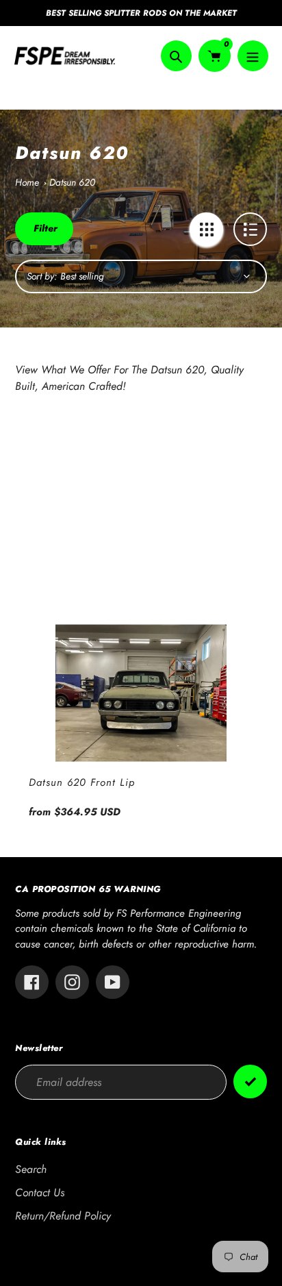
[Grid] (206, 229)
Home (27, 182)
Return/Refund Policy (63, 1216)
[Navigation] (253, 55)
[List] (250, 229)
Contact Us (39, 1192)
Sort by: (42, 276)
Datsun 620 (72, 182)
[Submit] (250, 1081)
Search (31, 1169)
